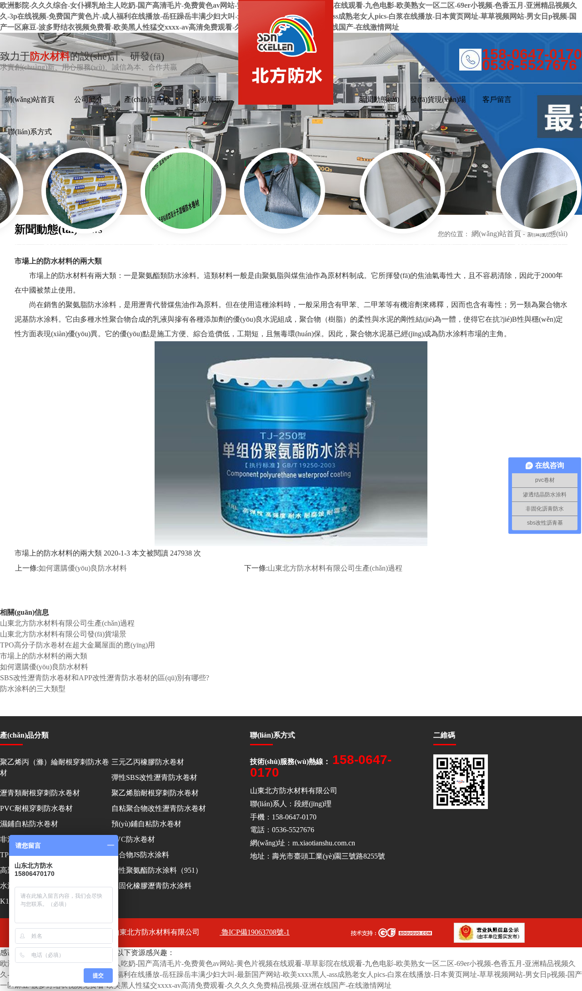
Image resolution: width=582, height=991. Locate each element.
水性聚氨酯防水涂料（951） (156, 870)
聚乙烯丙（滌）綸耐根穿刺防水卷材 (54, 767)
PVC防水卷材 (133, 839)
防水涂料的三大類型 (32, 689)
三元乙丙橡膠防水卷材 (147, 762)
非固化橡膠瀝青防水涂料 (151, 886)
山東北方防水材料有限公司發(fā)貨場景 (63, 634)
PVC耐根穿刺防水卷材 (36, 808)
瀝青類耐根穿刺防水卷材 (40, 793)
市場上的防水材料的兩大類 (43, 656)
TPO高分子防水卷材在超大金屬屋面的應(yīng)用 (77, 645)
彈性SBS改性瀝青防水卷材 (154, 777)
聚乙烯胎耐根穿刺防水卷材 (155, 793)
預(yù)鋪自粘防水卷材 (146, 824)
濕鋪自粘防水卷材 (29, 824)
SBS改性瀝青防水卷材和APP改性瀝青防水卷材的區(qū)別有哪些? (104, 678)
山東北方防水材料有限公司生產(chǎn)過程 (335, 568)
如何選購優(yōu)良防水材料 (83, 568)
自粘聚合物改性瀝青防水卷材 (158, 808)
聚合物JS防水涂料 (140, 855)
